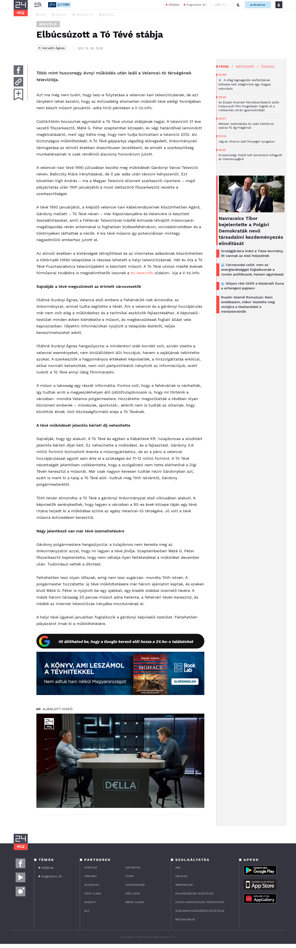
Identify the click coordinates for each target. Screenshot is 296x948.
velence (60, 14)
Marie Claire (134, 902)
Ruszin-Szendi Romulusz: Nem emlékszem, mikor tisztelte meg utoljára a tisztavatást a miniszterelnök (248, 304)
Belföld (48, 24)
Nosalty (90, 902)
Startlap (90, 867)
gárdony (108, 14)
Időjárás (173, 4)
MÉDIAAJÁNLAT (185, 919)
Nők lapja (132, 893)
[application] (120, 761)
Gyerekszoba (135, 884)
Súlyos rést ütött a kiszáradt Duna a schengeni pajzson (252, 285)
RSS (178, 867)
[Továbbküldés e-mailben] (18, 81)
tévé (42, 14)
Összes (268, 66)
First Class (92, 893)
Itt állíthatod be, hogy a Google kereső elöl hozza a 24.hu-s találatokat (125, 641)
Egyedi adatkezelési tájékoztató (199, 902)
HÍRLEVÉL (181, 876)
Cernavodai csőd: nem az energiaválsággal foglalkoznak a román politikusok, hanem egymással (252, 269)
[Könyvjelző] (18, 95)
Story (129, 876)
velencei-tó (84, 14)
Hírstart (90, 876)
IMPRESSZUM (184, 884)
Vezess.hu (91, 884)
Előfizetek (257, 5)
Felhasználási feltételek (194, 893)
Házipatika (132, 867)
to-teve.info (142, 273)
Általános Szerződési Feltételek (199, 910)
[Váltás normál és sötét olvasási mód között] (238, 4)
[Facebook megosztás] (18, 70)
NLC (86, 910)
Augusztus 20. (196, 4)
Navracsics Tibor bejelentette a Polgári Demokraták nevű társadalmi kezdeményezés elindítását (251, 231)
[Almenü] (38, 5)
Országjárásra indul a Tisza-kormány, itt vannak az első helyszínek (252, 253)
